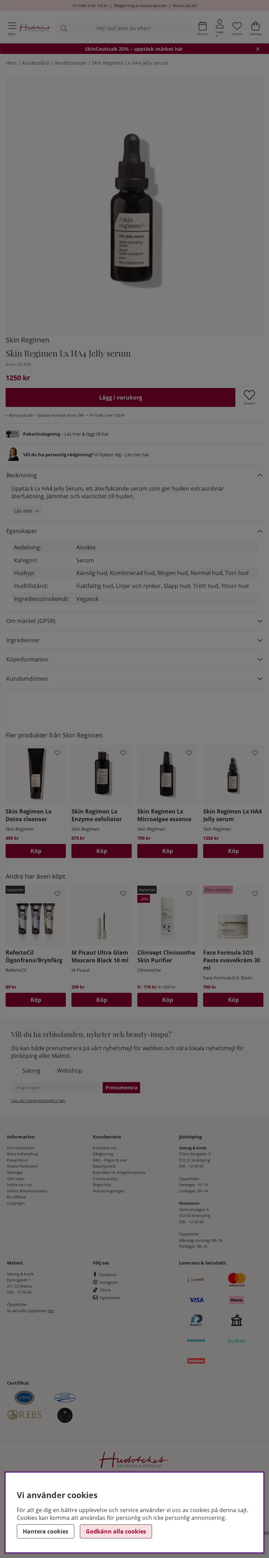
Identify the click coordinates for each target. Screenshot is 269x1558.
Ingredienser (23, 640)
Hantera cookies (45, 1531)
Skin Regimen (27, 340)
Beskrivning (21, 475)
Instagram (109, 1282)
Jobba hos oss (19, 1184)
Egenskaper (21, 531)
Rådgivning (103, 1153)
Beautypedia (104, 1166)
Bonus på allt (185, 5)
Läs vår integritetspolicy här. (38, 1100)
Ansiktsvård (35, 63)
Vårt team (16, 1178)
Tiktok (105, 1290)
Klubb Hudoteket (22, 1166)
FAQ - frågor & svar (110, 1160)
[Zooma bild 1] (134, 206)
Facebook (108, 1274)
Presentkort (17, 1160)
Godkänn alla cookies (116, 1531)
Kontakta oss (104, 1147)
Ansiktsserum (71, 63)
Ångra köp (102, 1184)
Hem (11, 63)
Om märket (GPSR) (30, 621)
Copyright (16, 1203)
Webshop (69, 1070)
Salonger (15, 1172)
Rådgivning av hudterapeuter (140, 5)
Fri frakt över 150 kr (90, 5)
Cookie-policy (105, 1178)
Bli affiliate (16, 1196)
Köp (35, 1000)
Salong (31, 1070)
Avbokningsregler (108, 1190)
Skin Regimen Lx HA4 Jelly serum (130, 63)
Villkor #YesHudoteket (27, 1190)
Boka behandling (22, 1153)
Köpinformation (27, 659)
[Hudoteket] (35, 28)
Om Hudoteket (20, 1147)
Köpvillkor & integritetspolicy (119, 1172)
